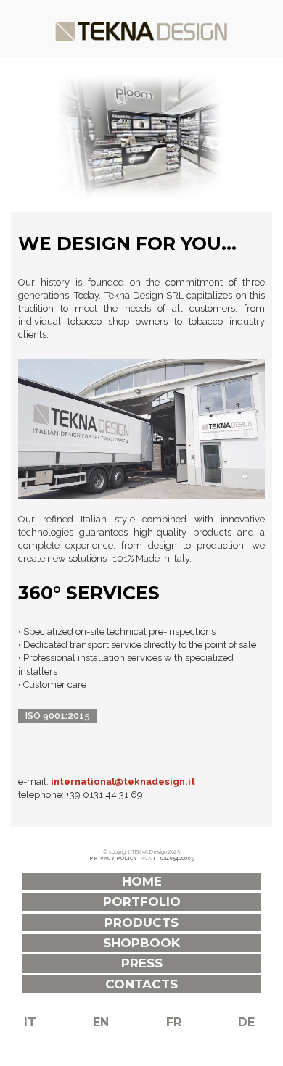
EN (101, 1022)
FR (173, 1022)
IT (30, 1022)
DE (246, 1022)
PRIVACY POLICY (113, 858)
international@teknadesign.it (123, 781)
